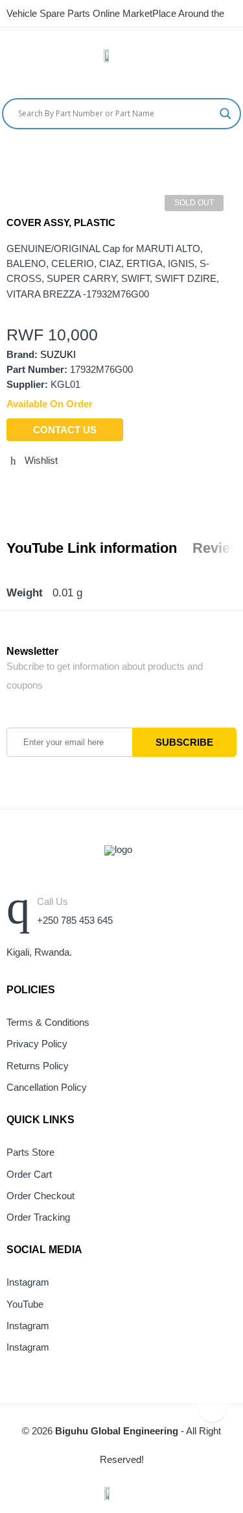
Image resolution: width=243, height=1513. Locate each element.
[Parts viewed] (212, 1407)
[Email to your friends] (58, 488)
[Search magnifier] (225, 114)
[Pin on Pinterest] (82, 488)
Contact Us (65, 429)
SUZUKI (58, 355)
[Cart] (214, 156)
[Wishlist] (238, 156)
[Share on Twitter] (10, 488)
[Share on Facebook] (34, 488)
